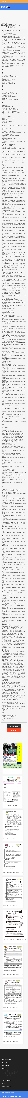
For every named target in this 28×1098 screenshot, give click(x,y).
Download (14, 726)
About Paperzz (5, 1065)
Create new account (7, 1086)
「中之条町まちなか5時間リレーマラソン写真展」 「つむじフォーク (14, 940)
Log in (3, 1083)
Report (14, 730)
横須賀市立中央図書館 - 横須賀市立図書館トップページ (13, 838)
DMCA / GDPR (14, 1096)
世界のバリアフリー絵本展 (12, 805)
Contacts (4, 1068)
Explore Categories (6, 1063)
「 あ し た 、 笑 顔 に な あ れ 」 (12, 771)
